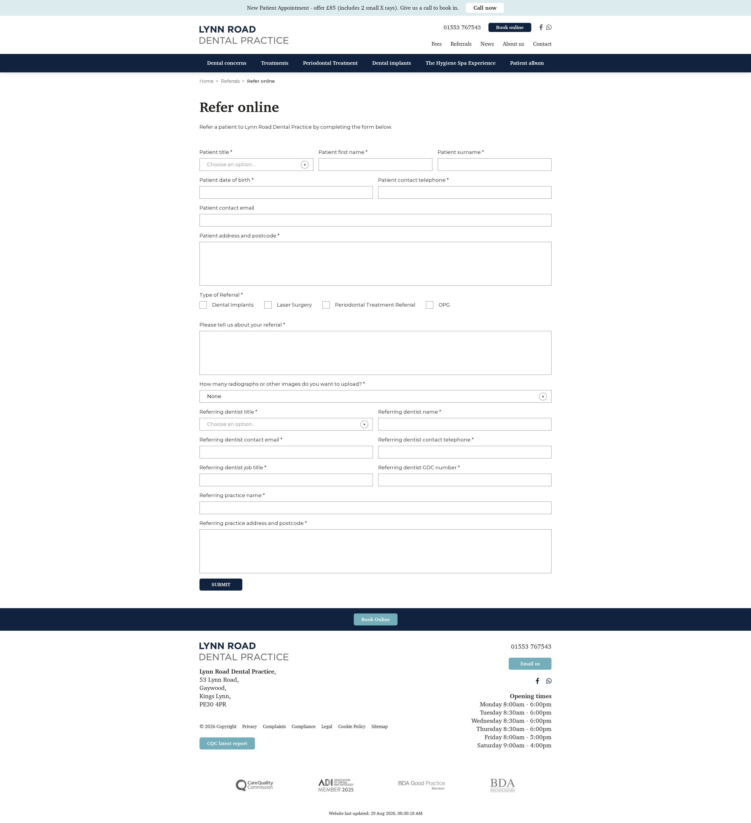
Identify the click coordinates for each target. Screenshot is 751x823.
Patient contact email (226, 208)
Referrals (230, 81)
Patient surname (461, 152)
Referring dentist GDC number (419, 467)
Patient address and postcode (239, 236)
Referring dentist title (228, 412)
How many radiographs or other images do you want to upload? (282, 384)
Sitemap (379, 726)
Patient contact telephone (413, 180)
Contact (542, 43)
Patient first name (343, 152)
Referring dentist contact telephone (426, 440)
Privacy (249, 726)
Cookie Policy (352, 726)
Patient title (215, 152)
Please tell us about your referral (242, 325)
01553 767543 (531, 646)
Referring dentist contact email (241, 440)
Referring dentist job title (232, 467)
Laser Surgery (294, 305)
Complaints (274, 726)
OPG (444, 305)
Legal (327, 726)
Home (206, 81)
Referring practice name (232, 495)
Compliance (304, 726)
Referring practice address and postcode (253, 523)
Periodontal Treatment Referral (375, 305)
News (487, 43)
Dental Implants (233, 305)
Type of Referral (221, 295)
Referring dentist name (409, 412)
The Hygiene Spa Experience (460, 63)
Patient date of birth (226, 180)
